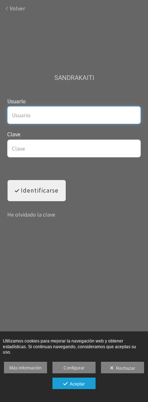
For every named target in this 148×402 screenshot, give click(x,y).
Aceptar (76, 384)
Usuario (16, 101)
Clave (13, 134)
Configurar (74, 367)
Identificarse (39, 190)
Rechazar (124, 368)
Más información (25, 367)
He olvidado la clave (31, 214)
